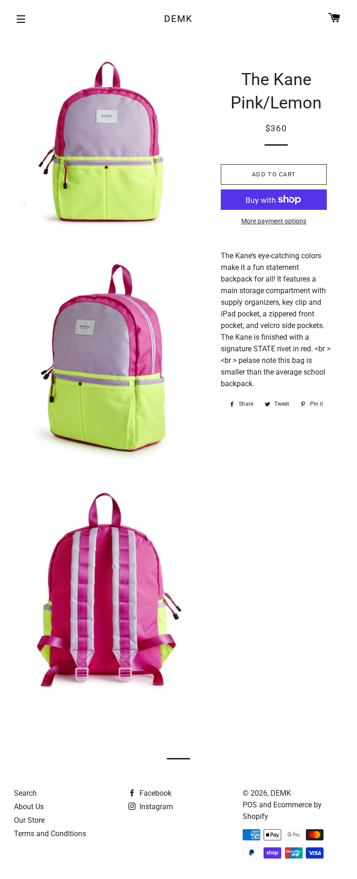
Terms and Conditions (50, 833)
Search (25, 793)
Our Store (29, 820)
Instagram (155, 806)
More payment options (273, 221)
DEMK (178, 18)
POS (250, 804)
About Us (29, 806)
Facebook (155, 793)
